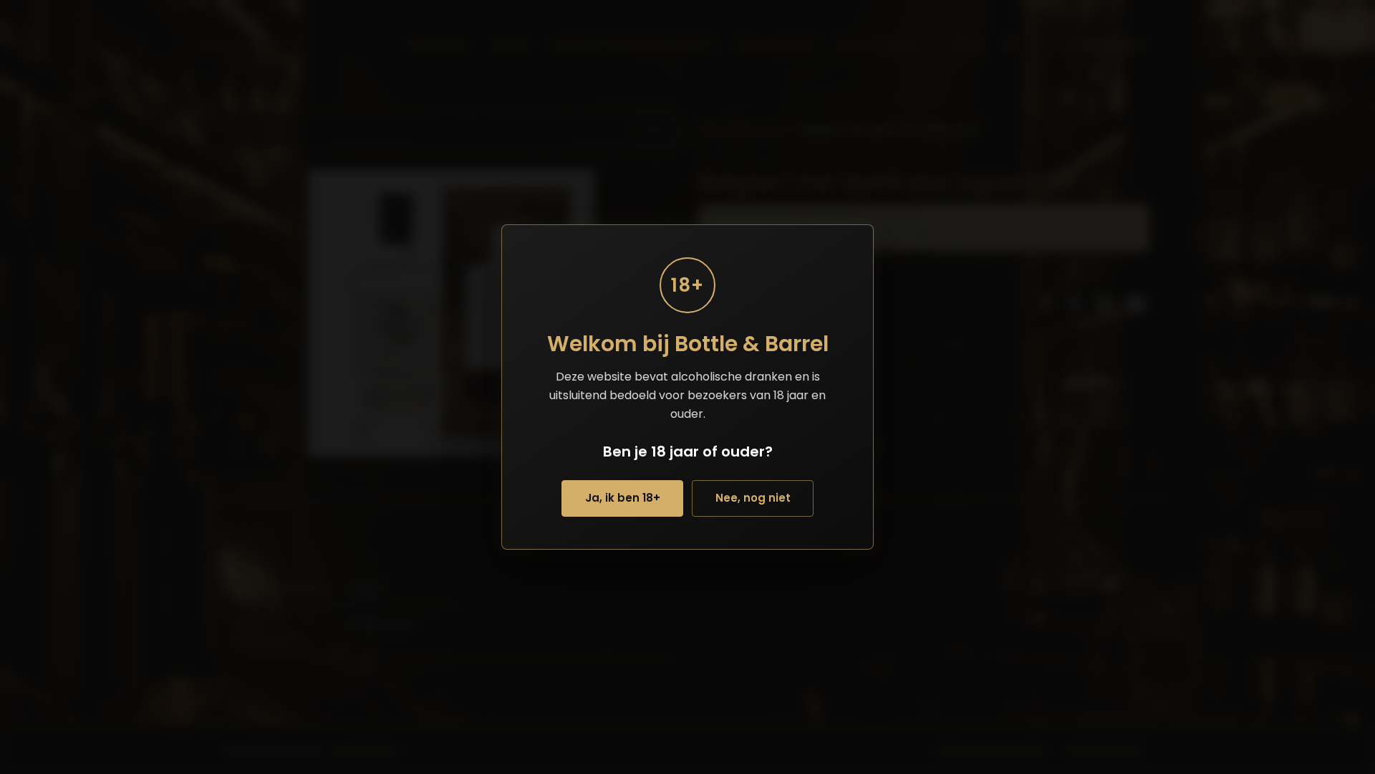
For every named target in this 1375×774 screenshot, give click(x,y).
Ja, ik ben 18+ (622, 497)
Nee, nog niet (753, 497)
